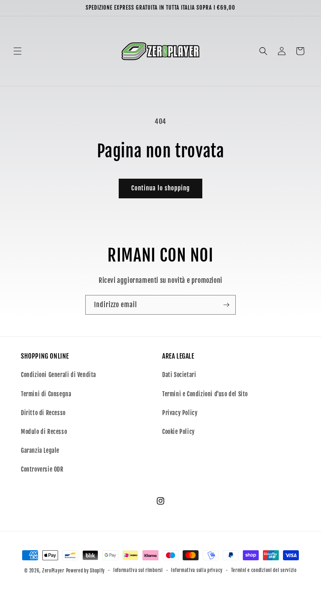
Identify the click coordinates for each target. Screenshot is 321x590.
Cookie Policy (178, 431)
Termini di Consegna (46, 394)
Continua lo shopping (160, 188)
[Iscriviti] (226, 305)
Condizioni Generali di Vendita (58, 374)
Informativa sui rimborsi (138, 570)
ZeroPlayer (53, 571)
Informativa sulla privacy (197, 570)
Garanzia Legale (40, 450)
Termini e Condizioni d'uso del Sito (205, 394)
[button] (17, 51)
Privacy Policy (179, 412)
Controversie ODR (42, 469)
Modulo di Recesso (44, 431)
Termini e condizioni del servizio (264, 570)
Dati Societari (179, 374)
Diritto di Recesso (43, 412)
